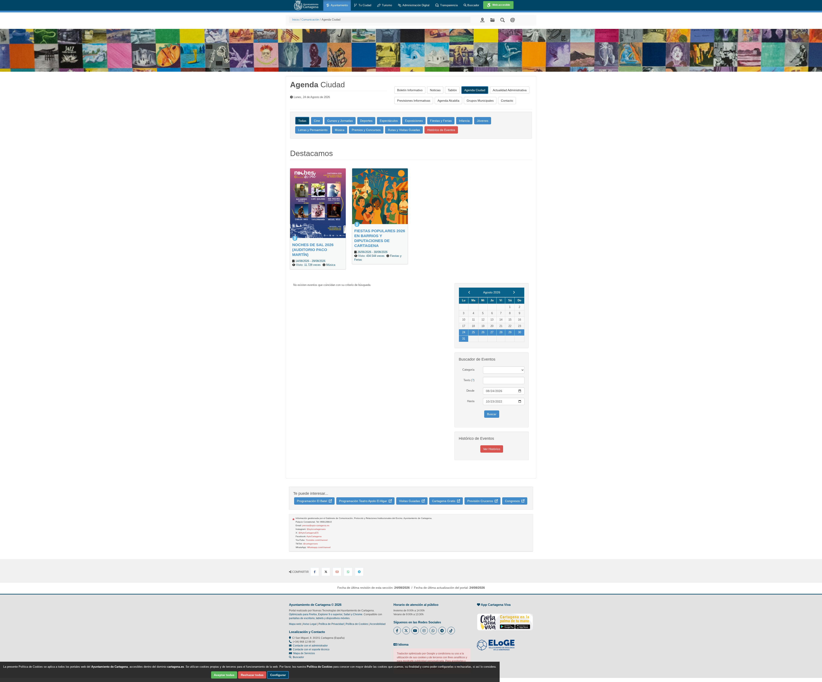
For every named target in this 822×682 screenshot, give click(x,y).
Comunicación (310, 19)
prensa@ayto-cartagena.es (315, 525)
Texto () (468, 380)
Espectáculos (389, 120)
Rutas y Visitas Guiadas (404, 130)
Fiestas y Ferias (441, 120)
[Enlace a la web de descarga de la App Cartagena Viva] (505, 619)
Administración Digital (415, 5)
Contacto (507, 100)
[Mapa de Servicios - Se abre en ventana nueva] (482, 19)
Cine (317, 120)
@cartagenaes (310, 543)
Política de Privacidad (331, 624)
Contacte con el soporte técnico (311, 649)
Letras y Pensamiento (313, 130)
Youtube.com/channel (317, 540)
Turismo (386, 5)
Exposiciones (414, 120)
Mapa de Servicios (303, 653)
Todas (302, 120)
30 (519, 332)
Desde (470, 390)
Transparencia (448, 5)
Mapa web (295, 624)
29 (509, 332)
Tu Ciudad (364, 5)
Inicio (295, 19)
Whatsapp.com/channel (319, 547)
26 (482, 332)
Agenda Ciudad (474, 90)
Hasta (470, 401)
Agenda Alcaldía (448, 100)
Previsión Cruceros (481, 501)
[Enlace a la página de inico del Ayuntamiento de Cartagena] (306, 5)
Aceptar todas (224, 675)
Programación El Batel (313, 501)
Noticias (435, 90)
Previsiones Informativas (413, 100)
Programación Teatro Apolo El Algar (364, 501)
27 (491, 332)
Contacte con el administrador (310, 645)
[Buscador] (502, 19)
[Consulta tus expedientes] (492, 19)
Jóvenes (482, 120)
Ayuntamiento (339, 5)
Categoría (468, 369)
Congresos (513, 501)
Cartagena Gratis (444, 501)
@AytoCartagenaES (308, 533)
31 (463, 338)
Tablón (452, 90)
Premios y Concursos (366, 130)
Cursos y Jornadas (340, 120)
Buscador (472, 5)
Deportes (366, 120)
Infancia (464, 120)
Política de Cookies (357, 624)
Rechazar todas (252, 675)
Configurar (278, 675)
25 (473, 332)
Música (339, 130)
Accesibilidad (378, 624)
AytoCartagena (314, 536)
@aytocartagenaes (316, 529)
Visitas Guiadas (410, 501)
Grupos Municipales (480, 100)
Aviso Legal (310, 624)
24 (463, 332)
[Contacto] (512, 19)
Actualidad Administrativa (510, 90)
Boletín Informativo (410, 90)
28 (500, 332)
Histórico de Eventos (441, 130)
